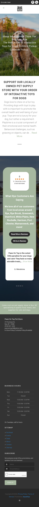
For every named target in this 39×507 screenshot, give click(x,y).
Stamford (10, 216)
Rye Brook (15, 213)
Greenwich (27, 213)
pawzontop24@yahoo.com (13, 328)
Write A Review (19, 241)
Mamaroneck (22, 223)
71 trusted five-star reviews (19, 182)
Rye (7, 213)
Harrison (21, 220)
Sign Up (10, 482)
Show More (26, 261)
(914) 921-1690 (10, 326)
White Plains (22, 216)
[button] (16, 285)
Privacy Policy (22, 494)
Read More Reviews (19, 234)
